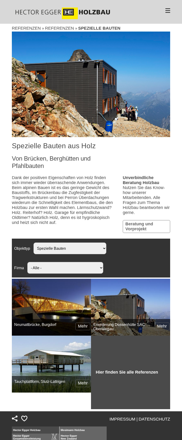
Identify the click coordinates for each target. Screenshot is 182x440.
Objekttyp (22, 248)
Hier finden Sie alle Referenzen (127, 372)
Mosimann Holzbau (73, 430)
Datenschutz (154, 419)
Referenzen (27, 28)
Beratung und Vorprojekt (139, 226)
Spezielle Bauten (99, 28)
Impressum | (123, 419)
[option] (91, 84)
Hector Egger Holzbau (27, 430)
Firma (19, 268)
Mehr (83, 326)
